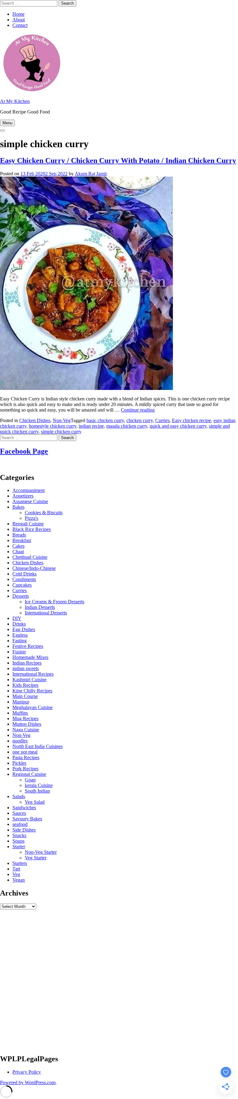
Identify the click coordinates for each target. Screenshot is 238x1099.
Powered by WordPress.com (27, 1082)
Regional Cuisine (29, 774)
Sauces (19, 813)
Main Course (25, 696)
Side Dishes (24, 829)
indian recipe (91, 426)
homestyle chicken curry (52, 426)
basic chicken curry (105, 420)
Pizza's (31, 518)
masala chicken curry (126, 426)
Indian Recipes (27, 662)
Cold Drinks (24, 573)
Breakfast (21, 540)
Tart (16, 868)
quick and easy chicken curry (178, 426)
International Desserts (46, 612)
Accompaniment (28, 490)
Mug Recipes (25, 718)
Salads (18, 796)
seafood (20, 824)
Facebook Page (24, 451)
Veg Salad (35, 802)
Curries (162, 420)
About (18, 19)
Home (18, 14)
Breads (19, 534)
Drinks (19, 623)
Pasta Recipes (25, 757)
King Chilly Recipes (32, 690)
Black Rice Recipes (31, 529)
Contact (20, 25)
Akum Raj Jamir (91, 173)
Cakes (18, 546)
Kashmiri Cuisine (29, 679)
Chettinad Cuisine (29, 557)
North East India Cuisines (37, 746)
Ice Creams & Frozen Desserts (54, 601)
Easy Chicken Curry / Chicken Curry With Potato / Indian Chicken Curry (118, 160)
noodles (20, 740)
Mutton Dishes (26, 724)
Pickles (19, 763)
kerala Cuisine (39, 785)
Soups (18, 841)
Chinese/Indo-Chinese (34, 568)
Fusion (19, 651)
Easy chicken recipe (191, 420)
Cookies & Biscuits (44, 512)
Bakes (18, 507)
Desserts (20, 596)
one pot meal (24, 752)
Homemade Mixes (30, 657)
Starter (18, 846)
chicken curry (139, 420)
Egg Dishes (23, 629)
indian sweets (25, 668)
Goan (30, 779)
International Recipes (33, 674)
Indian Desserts (40, 607)
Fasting (19, 640)
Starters (19, 863)
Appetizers (22, 495)
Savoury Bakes (27, 818)
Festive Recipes (27, 646)
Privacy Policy (26, 1072)
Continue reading (138, 410)
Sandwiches (24, 807)
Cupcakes (22, 585)
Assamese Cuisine (30, 501)
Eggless (20, 635)
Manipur (20, 701)
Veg (16, 874)
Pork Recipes (25, 768)
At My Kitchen (15, 101)
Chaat (18, 551)
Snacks (19, 835)
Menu (7, 123)
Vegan (18, 880)
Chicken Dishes (34, 420)
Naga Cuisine (25, 729)
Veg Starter (35, 857)
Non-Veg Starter (41, 852)
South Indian (37, 790)
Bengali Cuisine (28, 523)
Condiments (24, 579)
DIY (16, 618)
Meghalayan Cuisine (32, 707)
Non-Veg (62, 420)
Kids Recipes (25, 685)
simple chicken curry (61, 431)
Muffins (20, 713)
